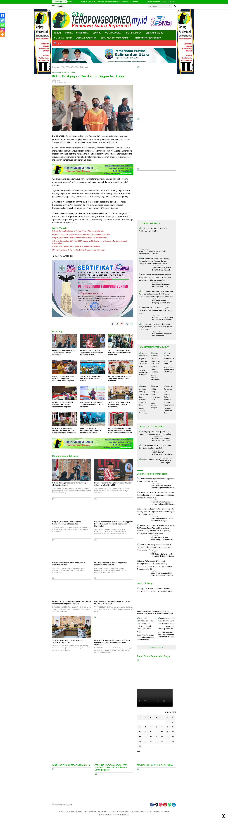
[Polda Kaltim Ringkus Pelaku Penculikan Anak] (156, 393)
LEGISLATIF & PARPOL (154, 33)
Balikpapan (56, 72)
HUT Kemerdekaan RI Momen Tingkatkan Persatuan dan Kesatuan (78, 250)
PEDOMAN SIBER (137, 812)
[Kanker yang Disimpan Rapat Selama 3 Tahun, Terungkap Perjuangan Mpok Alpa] (156, 433)
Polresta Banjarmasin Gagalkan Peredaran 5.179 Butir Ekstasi (143, 372)
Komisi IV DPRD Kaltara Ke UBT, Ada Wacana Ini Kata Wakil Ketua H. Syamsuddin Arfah (163, 318)
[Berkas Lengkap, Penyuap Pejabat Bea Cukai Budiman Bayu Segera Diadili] (144, 395)
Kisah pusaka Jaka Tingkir (165, 461)
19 (151, 736)
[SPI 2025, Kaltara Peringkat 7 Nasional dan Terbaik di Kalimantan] (120, 393)
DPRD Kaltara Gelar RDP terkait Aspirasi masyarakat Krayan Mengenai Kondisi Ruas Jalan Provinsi (162, 335)
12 (151, 732)
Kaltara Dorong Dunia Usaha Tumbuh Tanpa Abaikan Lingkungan (78, 231)
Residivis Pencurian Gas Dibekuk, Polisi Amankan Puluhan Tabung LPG (169, 411)
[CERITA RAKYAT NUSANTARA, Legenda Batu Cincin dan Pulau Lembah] (156, 446)
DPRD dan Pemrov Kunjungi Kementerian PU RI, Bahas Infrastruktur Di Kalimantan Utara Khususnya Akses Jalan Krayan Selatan (162, 302)
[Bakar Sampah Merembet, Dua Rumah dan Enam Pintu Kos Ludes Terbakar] (156, 362)
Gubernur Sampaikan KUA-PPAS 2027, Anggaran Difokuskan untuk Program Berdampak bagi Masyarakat (154, 2)
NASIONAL (69, 33)
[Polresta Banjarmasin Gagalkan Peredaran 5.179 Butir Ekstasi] (144, 360)
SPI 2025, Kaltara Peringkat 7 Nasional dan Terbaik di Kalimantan (119, 404)
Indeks (60, 6)
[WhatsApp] (169, 805)
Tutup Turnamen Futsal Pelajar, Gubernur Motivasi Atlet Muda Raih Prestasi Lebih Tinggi (155, 612)
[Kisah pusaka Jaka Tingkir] (149, 459)
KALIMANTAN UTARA (113, 33)
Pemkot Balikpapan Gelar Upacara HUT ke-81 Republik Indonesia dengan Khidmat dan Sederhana (64, 430)
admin (59, 81)
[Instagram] (2, 29)
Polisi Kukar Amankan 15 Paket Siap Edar (169, 369)
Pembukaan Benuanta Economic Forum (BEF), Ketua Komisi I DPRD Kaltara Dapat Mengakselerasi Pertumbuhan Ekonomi (161, 285)
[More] (2, 34)
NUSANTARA (96, 33)
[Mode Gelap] (174, 6)
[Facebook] (2, 15)
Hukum (72, 72)
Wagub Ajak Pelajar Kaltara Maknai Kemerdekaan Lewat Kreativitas (74, 2)
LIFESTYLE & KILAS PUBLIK (86, 38)
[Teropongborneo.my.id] (114, 19)
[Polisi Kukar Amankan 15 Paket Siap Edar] (169, 358)
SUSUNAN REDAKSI (74, 812)
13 (156, 732)
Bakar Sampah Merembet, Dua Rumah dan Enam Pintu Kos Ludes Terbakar (156, 377)
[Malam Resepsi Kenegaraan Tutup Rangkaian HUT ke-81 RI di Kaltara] (92, 393)
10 (140, 732)
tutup (48, 10)
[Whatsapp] (2, 25)
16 (173, 732)
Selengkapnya (155, 647)
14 (162, 732)
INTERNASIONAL (82, 33)
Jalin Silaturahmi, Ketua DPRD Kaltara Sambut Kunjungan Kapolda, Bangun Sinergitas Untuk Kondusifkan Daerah (162, 269)
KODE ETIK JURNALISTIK (119, 812)
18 (145, 736)
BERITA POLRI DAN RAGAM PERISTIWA (115, 38)
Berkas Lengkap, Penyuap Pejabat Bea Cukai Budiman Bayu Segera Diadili (143, 411)
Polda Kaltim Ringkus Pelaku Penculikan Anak (155, 405)
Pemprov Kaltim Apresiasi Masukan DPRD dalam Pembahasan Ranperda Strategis (62, 404)
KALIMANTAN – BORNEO (63, 38)
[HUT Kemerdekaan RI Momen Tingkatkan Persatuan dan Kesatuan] (120, 367)
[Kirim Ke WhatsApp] (131, 324)
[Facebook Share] (112, 324)
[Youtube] (165, 805)
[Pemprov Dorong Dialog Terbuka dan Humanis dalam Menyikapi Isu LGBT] (92, 341)
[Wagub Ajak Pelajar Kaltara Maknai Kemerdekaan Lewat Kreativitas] (120, 341)
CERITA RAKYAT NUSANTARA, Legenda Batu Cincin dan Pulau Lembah (163, 453)
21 (162, 736)
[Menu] (53, 6)
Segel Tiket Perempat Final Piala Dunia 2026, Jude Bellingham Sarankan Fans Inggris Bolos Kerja (146, 637)
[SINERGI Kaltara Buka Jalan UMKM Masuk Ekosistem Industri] (92, 367)
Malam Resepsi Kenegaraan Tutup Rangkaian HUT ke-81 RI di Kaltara (92, 404)
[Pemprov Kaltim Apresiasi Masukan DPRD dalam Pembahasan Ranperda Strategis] (64, 393)
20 (156, 736)
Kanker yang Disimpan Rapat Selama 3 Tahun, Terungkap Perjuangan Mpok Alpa (161, 439)
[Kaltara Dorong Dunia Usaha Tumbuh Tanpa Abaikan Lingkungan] (64, 341)
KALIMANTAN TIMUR (133, 33)
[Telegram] (174, 805)
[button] (169, 6)
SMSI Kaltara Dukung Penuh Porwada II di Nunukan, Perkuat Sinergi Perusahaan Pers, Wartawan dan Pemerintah (163, 555)
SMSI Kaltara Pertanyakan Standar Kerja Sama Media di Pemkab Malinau (162, 486)
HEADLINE (57, 33)
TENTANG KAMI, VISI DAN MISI (95, 812)
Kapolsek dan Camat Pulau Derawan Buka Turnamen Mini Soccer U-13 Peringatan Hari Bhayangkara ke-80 (166, 634)
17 (140, 736)
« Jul (138, 751)
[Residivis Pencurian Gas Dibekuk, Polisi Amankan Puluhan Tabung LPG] (169, 395)
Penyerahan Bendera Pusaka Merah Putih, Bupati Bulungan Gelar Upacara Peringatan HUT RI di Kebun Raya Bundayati (120, 430)
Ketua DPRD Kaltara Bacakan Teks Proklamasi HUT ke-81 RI (152, 252)
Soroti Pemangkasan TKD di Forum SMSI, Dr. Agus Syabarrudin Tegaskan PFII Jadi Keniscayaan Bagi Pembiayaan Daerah (163, 519)
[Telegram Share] (127, 324)
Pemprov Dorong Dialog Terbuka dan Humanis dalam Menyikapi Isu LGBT (81, 234)
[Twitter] (2, 20)
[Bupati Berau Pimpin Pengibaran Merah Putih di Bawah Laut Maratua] (92, 419)
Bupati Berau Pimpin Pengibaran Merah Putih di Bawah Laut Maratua (90, 430)
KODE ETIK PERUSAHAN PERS (158, 812)
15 (167, 732)
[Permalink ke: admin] (54, 81)
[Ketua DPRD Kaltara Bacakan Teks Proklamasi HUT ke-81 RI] (156, 237)
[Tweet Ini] (117, 324)
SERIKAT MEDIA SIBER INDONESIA (148, 38)
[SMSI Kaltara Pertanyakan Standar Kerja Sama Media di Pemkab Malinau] (156, 480)
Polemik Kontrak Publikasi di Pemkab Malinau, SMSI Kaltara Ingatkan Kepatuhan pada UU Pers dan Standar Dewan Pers (162, 503)
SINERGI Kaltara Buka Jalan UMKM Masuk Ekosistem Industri (76, 246)
